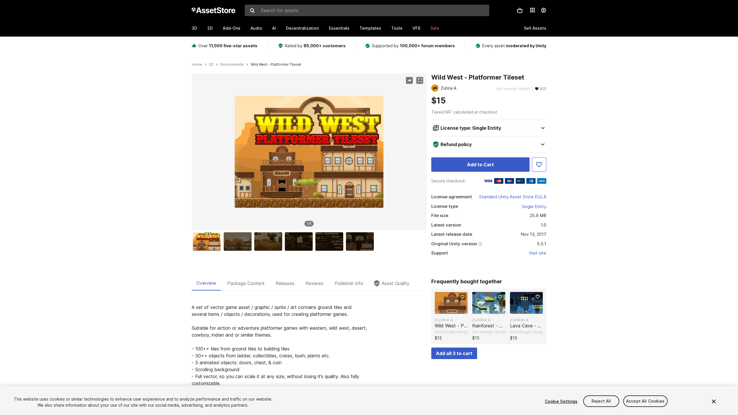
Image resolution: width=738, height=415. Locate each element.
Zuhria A (444, 320)
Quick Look (454, 309)
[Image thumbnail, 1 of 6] (208, 241)
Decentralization (302, 28)
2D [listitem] (211, 65)
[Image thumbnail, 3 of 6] (269, 241)
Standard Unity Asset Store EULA (512, 196)
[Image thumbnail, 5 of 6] (330, 241)
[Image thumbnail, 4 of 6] (300, 241)
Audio (256, 28)
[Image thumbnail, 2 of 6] (239, 241)
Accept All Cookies (645, 401)
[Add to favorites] (462, 296)
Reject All (601, 401)
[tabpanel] (309, 359)
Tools (396, 28)
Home (197, 65)
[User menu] (543, 10)
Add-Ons (231, 28)
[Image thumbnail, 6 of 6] (361, 241)
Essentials (339, 28)
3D (194, 28)
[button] (519, 10)
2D (210, 28)
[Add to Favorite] (539, 164)
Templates (370, 28)
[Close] (713, 401)
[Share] (409, 80)
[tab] (206, 283)
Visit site (537, 253)
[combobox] (367, 10)
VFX (416, 28)
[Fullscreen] (419, 80)
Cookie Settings (561, 401)
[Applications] (532, 10)
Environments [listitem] (232, 65)
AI (274, 28)
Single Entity (534, 206)
